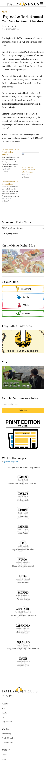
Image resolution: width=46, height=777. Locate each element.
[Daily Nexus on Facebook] (3, 696)
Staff (3, 708)
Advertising (6, 734)
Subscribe (23, 410)
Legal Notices (7, 722)
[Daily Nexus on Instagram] (10, 696)
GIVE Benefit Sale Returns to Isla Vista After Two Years (28, 169)
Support (6, 749)
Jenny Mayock (10, 26)
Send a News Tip (8, 738)
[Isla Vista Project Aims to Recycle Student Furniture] (12, 160)
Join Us (4, 713)
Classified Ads (7, 742)
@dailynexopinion (11, 462)
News (5, 12)
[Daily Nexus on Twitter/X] (7, 696)
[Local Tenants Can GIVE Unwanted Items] (12, 191)
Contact (6, 728)
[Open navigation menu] (41, 3)
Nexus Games (10, 281)
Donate (4, 755)
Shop (4, 759)
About (5, 703)
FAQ (3, 717)
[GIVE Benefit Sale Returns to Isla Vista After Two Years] (30, 157)
